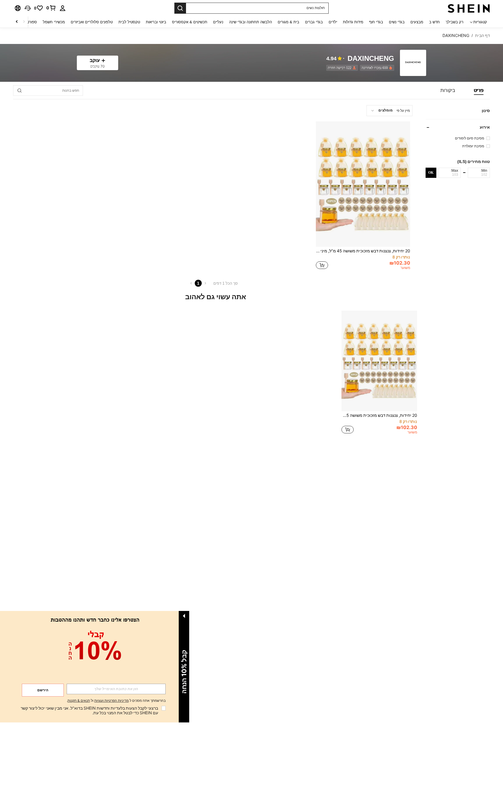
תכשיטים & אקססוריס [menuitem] (189, 22)
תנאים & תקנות (79, 701)
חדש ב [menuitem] (434, 22)
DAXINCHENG (371, 58)
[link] (51, 7)
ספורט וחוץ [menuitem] (28, 22)
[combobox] (389, 110)
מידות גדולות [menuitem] (353, 22)
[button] (27, 8)
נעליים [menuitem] (218, 22)
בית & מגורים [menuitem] (288, 22)
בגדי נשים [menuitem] (397, 22)
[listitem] (376, 68)
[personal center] (62, 8)
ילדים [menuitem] (333, 22)
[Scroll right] (17, 22)
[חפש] (180, 8)
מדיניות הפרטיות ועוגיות (111, 701)
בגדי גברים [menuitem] (314, 22)
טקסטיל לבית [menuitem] (129, 22)
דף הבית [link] (482, 35)
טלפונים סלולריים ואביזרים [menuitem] (92, 22)
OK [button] (430, 173)
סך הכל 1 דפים (225, 283)
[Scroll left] (24, 22)
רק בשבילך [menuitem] (454, 22)
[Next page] (191, 283)
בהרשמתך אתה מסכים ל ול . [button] (116, 701)
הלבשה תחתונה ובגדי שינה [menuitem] (250, 22)
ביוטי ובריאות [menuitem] (156, 22)
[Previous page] (205, 283)
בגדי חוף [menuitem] (376, 22)
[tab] (478, 90)
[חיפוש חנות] (19, 90)
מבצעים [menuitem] (416, 22)
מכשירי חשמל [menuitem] (54, 22)
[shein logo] (469, 8)
